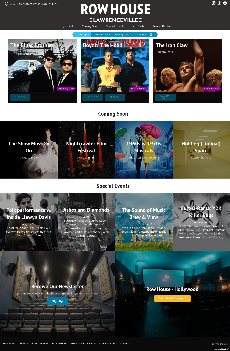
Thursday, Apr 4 (122, 34)
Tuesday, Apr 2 (82, 34)
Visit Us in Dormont (172, 298)
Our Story (9, 344)
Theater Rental (161, 26)
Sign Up (57, 301)
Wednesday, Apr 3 (102, 34)
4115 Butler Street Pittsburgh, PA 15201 (34, 4)
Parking (44, 344)
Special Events (115, 26)
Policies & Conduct (106, 344)
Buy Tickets (67, 26)
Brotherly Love (66, 88)
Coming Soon (90, 26)
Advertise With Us (81, 344)
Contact (125, 344)
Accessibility (60, 344)
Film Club (138, 26)
